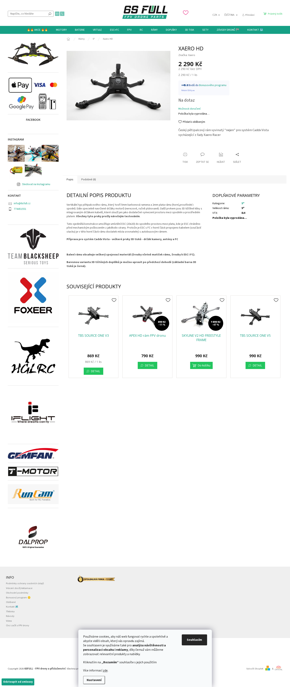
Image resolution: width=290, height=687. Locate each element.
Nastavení (94, 680)
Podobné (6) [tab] (88, 180)
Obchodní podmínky (17, 593)
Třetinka (10, 611)
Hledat (49, 13)
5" (243, 203)
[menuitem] (37, 30)
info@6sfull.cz (22, 203)
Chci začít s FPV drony (17, 625)
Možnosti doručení (189, 109)
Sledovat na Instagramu (36, 184)
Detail (95, 371)
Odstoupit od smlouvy (18, 682)
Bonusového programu (212, 85)
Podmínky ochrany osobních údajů (25, 583)
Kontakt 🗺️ (12, 606)
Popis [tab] (70, 180)
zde (105, 670)
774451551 (20, 209)
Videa (9, 621)
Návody (10, 616)
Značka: (186, 55)
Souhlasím (194, 640)
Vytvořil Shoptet (254, 668)
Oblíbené (11, 602)
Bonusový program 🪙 (18, 597)
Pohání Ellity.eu (188, 90)
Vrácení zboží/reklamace (19, 588)
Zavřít (185, 147)
